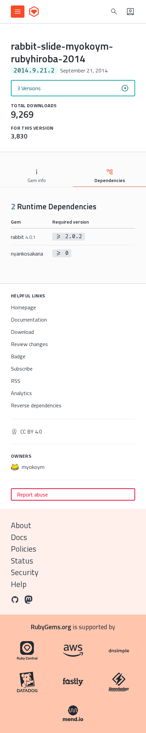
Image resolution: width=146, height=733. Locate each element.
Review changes (29, 344)
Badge (18, 356)
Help (18, 584)
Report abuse (32, 494)
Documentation (29, 319)
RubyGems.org (51, 627)
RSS (15, 381)
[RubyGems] (34, 11)
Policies (23, 549)
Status (22, 561)
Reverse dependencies (36, 405)
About (21, 525)
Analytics (21, 393)
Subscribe (22, 368)
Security (24, 572)
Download (22, 332)
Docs (19, 537)
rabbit (23, 237)
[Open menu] (17, 11)
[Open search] (114, 11)
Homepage (23, 307)
